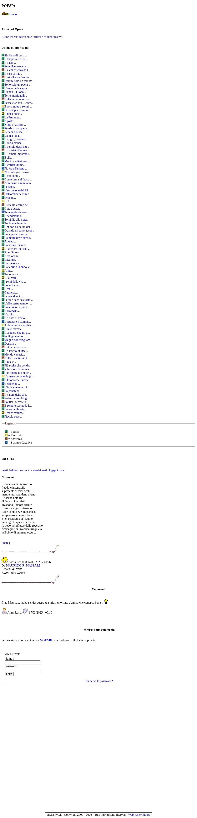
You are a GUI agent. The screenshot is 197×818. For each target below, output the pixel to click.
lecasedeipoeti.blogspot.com (47, 470)
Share (5, 542)
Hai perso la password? (98, 681)
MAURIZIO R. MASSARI (23, 565)
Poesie (14, 36)
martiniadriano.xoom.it (15, 470)
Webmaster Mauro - (140, 814)
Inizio (13, 14)
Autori (5, 36)
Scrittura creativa (52, 36)
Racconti (24, 36)
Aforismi (35, 36)
